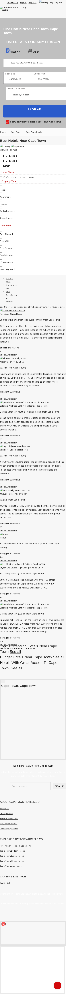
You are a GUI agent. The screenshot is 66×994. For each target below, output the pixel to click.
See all (15, 652)
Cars (36, 52)
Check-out (39, 74)
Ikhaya (3, 538)
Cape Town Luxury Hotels (12, 856)
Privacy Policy (6, 813)
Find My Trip (12, 3)
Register (33, 3)
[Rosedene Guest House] (12, 310)
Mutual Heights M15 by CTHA (13, 494)
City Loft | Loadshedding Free (14, 450)
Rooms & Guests (16, 89)
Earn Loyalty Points (9, 829)
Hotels (15, 52)
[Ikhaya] (4, 534)
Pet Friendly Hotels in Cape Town (15, 846)
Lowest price (11, 287)
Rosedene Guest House (11, 314)
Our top (9, 280)
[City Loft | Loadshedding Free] (15, 446)
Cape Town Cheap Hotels (12, 861)
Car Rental (5, 883)
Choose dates (58, 307)
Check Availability (8, 355)
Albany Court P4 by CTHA (12, 362)
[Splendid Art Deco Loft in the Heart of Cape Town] (25, 402)
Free (11, 293)
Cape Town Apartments (11, 866)
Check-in (10, 74)
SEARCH (35, 109)
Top (10, 300)
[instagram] (63, 910)
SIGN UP (59, 786)
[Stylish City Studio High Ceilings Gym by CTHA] (22, 564)
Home (3, 132)
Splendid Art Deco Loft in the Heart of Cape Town (24, 406)
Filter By (10, 160)
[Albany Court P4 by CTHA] (13, 358)
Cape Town (15, 132)
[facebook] (49, 910)
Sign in (23, 3)
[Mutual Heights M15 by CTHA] (15, 490)
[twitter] (56, 910)
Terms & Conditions (9, 819)
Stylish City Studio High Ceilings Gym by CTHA (21, 568)
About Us (4, 808)
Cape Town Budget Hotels (12, 851)
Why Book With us (8, 824)
